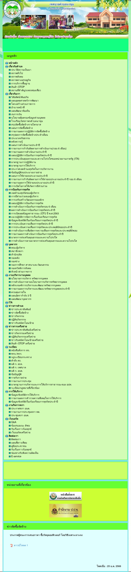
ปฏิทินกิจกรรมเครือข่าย (23, 336)
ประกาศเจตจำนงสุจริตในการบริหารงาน (32, 169)
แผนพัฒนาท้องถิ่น (20, 110)
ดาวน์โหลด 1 (20, 545)
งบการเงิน (16, 114)
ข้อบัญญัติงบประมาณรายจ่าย (26, 172)
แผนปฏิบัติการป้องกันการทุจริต (27, 203)
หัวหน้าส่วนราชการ (21, 271)
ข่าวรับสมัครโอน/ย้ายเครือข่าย (27, 340)
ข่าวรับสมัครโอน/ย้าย (22, 322)
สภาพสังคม (17, 76)
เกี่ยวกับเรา (14, 93)
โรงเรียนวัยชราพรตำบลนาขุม (27, 121)
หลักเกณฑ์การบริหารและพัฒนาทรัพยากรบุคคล (36, 285)
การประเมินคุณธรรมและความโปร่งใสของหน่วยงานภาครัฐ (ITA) (45, 158)
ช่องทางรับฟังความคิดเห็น (24, 452)
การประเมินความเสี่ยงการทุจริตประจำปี (32, 223)
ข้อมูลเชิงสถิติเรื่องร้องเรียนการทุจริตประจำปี (34, 220)
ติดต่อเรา (13, 435)
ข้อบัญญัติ (16, 374)
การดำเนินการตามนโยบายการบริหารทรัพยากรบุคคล (39, 281)
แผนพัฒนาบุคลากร (21, 299)
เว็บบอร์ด (13, 418)
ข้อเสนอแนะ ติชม (20, 425)
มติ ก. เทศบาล (18, 367)
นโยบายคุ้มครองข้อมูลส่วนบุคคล (28, 117)
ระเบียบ (12, 346)
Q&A (13, 422)
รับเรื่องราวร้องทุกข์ (21, 429)
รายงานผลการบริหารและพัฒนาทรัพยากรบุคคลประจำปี (40, 288)
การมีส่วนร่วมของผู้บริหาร (25, 196)
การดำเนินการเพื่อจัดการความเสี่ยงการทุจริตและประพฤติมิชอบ (44, 230)
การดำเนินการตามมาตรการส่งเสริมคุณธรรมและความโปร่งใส (44, 240)
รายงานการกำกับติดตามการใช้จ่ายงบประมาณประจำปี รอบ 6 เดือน (46, 179)
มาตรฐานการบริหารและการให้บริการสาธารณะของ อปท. (41, 384)
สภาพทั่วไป (17, 73)
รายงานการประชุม (21, 381)
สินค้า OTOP (18, 86)
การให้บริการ (15, 391)
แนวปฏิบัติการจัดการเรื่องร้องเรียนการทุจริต (34, 216)
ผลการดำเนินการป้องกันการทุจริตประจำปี (33, 210)
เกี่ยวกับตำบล (15, 66)
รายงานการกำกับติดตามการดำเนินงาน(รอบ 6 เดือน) (39, 148)
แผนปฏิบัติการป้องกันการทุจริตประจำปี (31, 155)
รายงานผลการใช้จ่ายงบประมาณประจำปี (32, 182)
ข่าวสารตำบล (15, 305)
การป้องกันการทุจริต (19, 189)
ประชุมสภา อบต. (20, 415)
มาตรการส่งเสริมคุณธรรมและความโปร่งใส (34, 237)
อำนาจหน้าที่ (18, 107)
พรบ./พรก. (16, 353)
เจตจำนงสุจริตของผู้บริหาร (25, 192)
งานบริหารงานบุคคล (19, 275)
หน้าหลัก (13, 62)
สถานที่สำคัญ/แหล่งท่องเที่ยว (26, 90)
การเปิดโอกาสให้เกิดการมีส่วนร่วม (29, 186)
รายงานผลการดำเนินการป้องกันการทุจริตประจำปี (37, 234)
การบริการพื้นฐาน (20, 83)
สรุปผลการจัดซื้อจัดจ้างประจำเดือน (29, 134)
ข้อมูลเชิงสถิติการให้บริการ (25, 394)
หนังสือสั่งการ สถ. (20, 350)
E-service (16, 456)
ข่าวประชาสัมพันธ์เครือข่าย (25, 329)
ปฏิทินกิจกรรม (18, 319)
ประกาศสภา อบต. (20, 408)
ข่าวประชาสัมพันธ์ (21, 309)
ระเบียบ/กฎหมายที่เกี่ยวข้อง (25, 387)
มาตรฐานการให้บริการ (23, 165)
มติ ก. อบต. (17, 370)
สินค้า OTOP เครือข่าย (23, 343)
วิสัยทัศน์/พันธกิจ (19, 97)
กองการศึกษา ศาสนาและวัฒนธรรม (30, 264)
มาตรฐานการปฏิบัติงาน (23, 162)
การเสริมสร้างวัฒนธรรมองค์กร (27, 199)
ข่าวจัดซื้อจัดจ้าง (19, 312)
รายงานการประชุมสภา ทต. (25, 411)
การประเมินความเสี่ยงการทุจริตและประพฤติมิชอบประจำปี (41, 227)
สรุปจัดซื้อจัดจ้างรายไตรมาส (26, 124)
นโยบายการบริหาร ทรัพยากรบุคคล (29, 278)
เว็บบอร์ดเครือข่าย (20, 432)
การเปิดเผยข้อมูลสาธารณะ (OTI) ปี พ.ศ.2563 (35, 213)
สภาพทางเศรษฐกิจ (21, 80)
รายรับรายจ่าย (18, 377)
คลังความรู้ (17, 141)
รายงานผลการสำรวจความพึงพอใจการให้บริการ (36, 398)
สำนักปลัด (16, 254)
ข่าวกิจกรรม (17, 316)
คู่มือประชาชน (18, 446)
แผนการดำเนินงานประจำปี (25, 145)
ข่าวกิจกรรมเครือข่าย (22, 333)
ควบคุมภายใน (18, 292)
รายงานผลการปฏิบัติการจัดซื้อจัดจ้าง (30, 131)
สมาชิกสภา (17, 251)
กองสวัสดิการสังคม (21, 268)
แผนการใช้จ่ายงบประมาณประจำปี (29, 175)
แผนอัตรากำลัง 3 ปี (21, 295)
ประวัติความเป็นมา (21, 69)
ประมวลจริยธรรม (20, 138)
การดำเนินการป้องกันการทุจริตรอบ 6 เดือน (33, 206)
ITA (10, 302)
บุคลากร (12, 244)
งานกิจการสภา (16, 405)
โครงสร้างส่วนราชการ (23, 104)
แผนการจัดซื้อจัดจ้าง (22, 127)
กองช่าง (15, 261)
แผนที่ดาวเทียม (19, 442)
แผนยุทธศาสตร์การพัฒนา (25, 100)
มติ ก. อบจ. (17, 364)
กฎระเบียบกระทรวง (21, 357)
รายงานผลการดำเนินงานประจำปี (29, 151)
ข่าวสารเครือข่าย (17, 326)
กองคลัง (15, 257)
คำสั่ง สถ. (16, 360)
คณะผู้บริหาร (18, 247)
